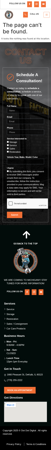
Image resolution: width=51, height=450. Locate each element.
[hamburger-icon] (47, 15)
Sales (12, 149)
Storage (13, 142)
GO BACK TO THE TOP (25, 243)
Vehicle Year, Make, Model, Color (22, 157)
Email (9, 117)
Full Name (11, 106)
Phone (10, 128)
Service (13, 145)
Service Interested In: (17, 139)
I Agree (10, 168)
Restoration (15, 152)
